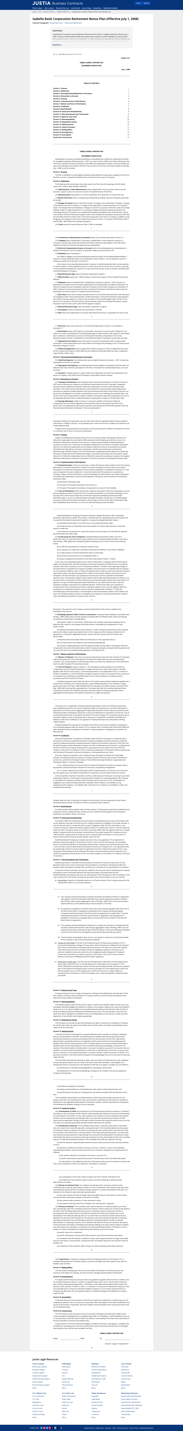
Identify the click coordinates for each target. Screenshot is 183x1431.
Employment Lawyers (40, 1376)
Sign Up (146, 3)
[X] (58, 1428)
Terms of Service (122, 1428)
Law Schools (75, 8)
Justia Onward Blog (128, 1411)
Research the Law (62, 8)
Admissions (125, 1370)
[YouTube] (44, 1428)
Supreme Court (37, 1405)
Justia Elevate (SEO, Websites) (131, 1405)
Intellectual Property (99, 1376)
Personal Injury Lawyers (41, 1385)
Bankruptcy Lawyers (39, 1367)
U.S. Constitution (38, 1396)
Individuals (66, 1364)
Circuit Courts (37, 1408)
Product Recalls (97, 1405)
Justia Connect (89, 1428)
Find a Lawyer (37, 8)
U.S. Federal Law (39, 1393)
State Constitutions (69, 1396)
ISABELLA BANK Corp (63, 12)
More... (34, 1388)
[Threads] (52, 1428)
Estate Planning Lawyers (41, 1379)
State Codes (66, 1399)
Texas (64, 1414)
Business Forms (97, 1402)
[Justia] (41, 3)
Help (114, 1428)
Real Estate (95, 1382)
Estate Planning (67, 1379)
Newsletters (97, 8)
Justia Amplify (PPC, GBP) (130, 1408)
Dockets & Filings (38, 1414)
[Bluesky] (55, 1428)
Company (108, 1428)
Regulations (36, 1402)
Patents (94, 1408)
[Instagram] (50, 1428)
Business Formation (99, 1367)
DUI (63, 1376)
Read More (57, 45)
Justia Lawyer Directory (129, 1399)
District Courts (37, 1411)
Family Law (66, 1382)
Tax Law (94, 1385)
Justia (34, 12)
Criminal (65, 1370)
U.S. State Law (68, 1393)
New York (65, 1411)
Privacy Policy (134, 1428)
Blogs (123, 1382)
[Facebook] (47, 1428)
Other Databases (99, 1393)
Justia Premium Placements (130, 1402)
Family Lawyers (37, 1382)
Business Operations (99, 1370)
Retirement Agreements (73, 23)
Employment (96, 1373)
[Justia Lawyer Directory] (61, 1428)
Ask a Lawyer (49, 8)
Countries (95, 1414)
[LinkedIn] (41, 1428)
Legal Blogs (96, 1399)
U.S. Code (35, 1399)
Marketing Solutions (110, 8)
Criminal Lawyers (38, 1373)
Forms (40, 12)
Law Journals (125, 1379)
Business (95, 1364)
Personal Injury (67, 1385)
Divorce (64, 1373)
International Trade (99, 1379)
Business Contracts (49, 12)
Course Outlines (127, 1376)
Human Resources (56, 23)
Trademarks (96, 1411)
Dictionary (124, 1367)
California (65, 1405)
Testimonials (125, 1414)
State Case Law (67, 1402)
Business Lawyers (38, 1370)
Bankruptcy (66, 1367)
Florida (64, 1408)
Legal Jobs (95, 1396)
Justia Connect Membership (131, 1396)
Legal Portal (99, 1428)
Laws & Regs (86, 8)
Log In (138, 3)
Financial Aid (125, 1373)
